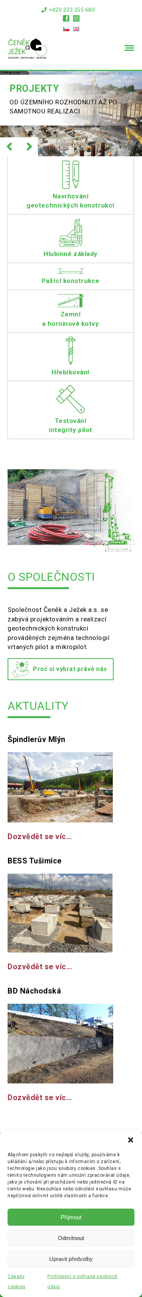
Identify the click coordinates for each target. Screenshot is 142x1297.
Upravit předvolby (71, 1259)
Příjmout (71, 1217)
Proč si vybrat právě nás (70, 669)
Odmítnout (71, 1238)
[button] (130, 1140)
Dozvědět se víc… (40, 836)
